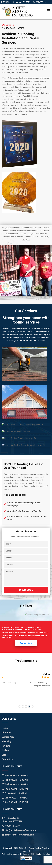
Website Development (11, 854)
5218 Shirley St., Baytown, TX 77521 (17, 2)
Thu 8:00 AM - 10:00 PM (16, 789)
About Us (6, 732)
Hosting (25, 854)
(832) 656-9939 (41, 2)
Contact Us (25, 643)
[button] (20, 706)
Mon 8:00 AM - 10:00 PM (16, 775)
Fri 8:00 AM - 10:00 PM (15, 793)
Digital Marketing (43, 854)
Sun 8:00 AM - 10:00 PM (16, 802)
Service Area (8, 737)
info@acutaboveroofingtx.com (20, 830)
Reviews (6, 746)
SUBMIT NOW (25, 590)
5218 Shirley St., (12, 820)
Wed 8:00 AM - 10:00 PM (16, 784)
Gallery (5, 750)
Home (5, 728)
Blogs (5, 755)
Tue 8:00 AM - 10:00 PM (16, 780)
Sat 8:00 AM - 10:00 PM (16, 797)
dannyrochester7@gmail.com (19, 834)
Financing (6, 741)
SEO (32, 854)
